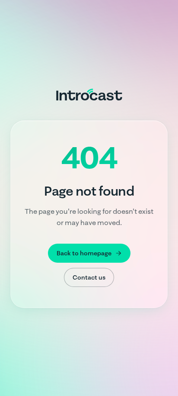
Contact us (89, 277)
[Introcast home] (89, 94)
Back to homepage (84, 253)
